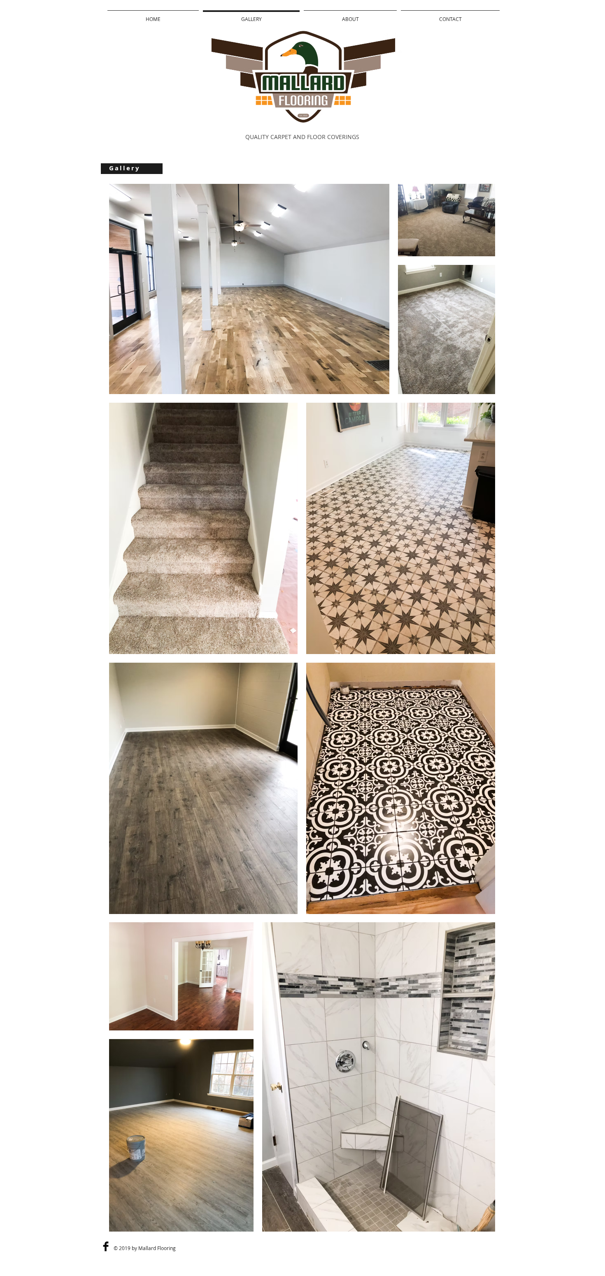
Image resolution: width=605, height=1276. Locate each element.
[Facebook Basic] (106, 1246)
